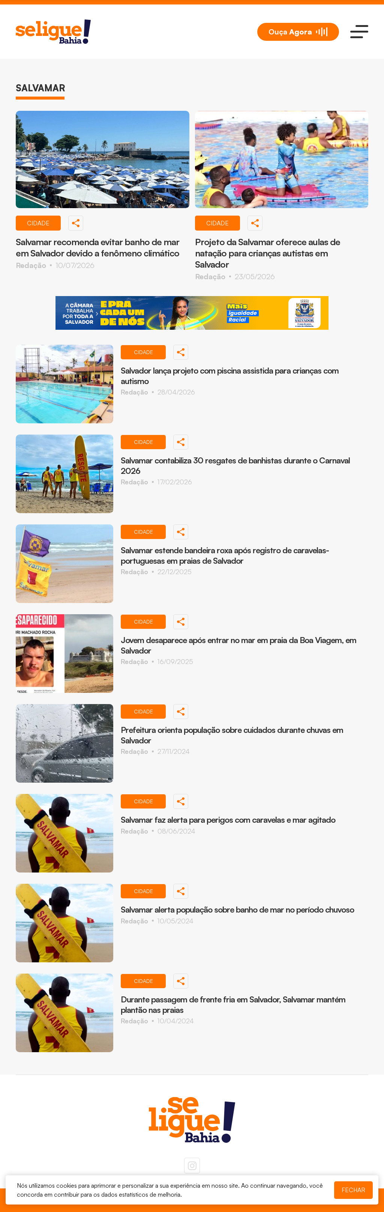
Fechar (353, 1190)
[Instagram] (192, 1165)
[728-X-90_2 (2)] (192, 313)
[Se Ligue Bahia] (53, 31)
